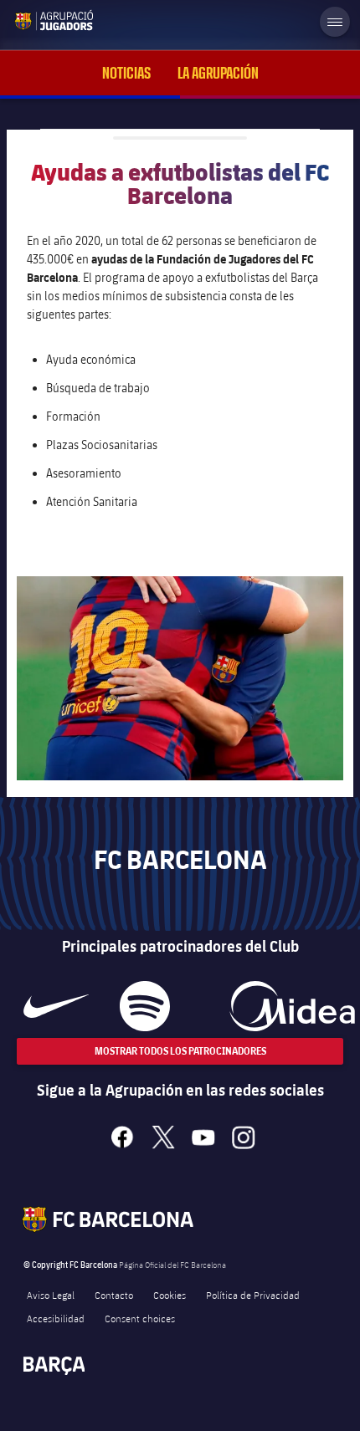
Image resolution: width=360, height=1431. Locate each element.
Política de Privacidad (253, 1295)
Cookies (169, 1295)
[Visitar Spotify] (144, 1006)
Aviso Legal (51, 1295)
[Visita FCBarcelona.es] (27, 20)
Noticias (126, 73)
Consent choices (140, 1318)
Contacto (114, 1295)
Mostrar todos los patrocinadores (180, 1051)
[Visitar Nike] (56, 1006)
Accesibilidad (56, 1318)
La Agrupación (218, 73)
